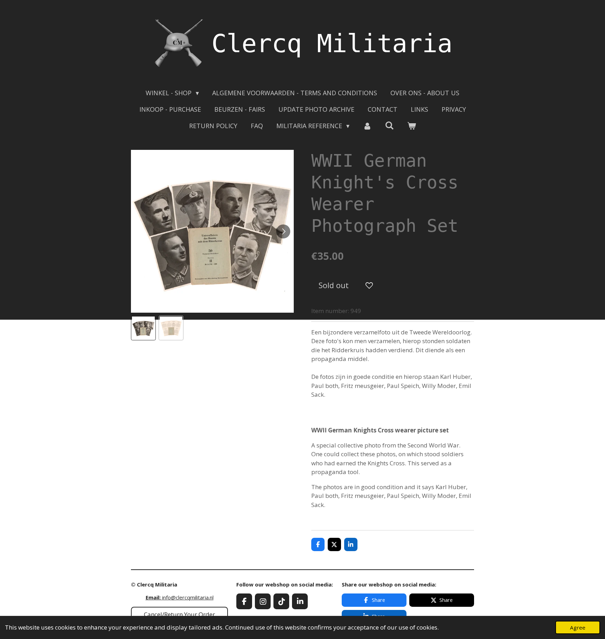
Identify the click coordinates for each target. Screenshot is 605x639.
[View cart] (411, 125)
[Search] (389, 125)
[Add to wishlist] (369, 285)
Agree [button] (577, 627)
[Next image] (283, 231)
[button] (143, 327)
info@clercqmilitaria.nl (180, 597)
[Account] (367, 125)
